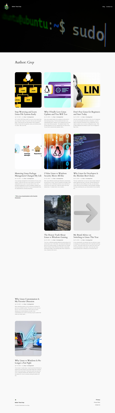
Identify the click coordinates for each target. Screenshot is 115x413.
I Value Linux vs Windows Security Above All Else (55, 174)
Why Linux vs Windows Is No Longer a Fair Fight (28, 361)
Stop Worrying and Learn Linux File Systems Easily (26, 113)
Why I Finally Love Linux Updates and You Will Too (55, 113)
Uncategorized (30, 117)
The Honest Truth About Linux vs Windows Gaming (56, 236)
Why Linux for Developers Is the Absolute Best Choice (85, 174)
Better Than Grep (16, 6)
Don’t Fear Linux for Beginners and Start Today (86, 113)
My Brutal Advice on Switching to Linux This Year (85, 236)
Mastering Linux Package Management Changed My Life (28, 174)
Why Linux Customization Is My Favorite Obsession (27, 300)
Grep (25, 117)
